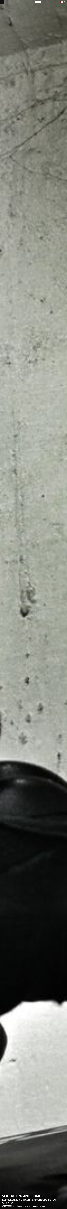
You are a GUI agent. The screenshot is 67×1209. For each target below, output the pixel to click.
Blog (37, 2)
